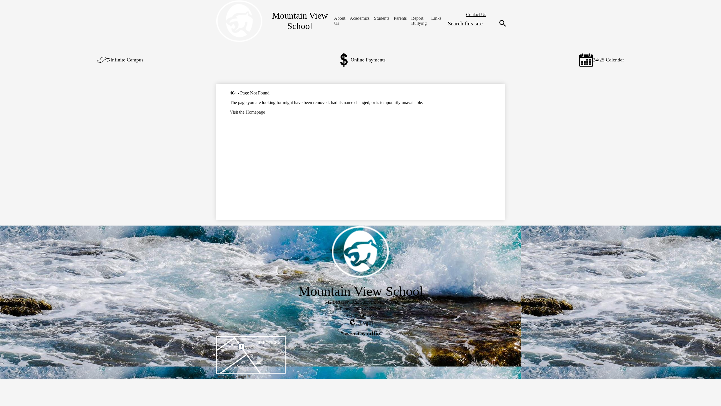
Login (360, 322)
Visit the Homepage (247, 112)
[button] (340, 21)
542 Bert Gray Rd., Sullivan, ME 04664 (360, 302)
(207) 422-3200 (367, 308)
